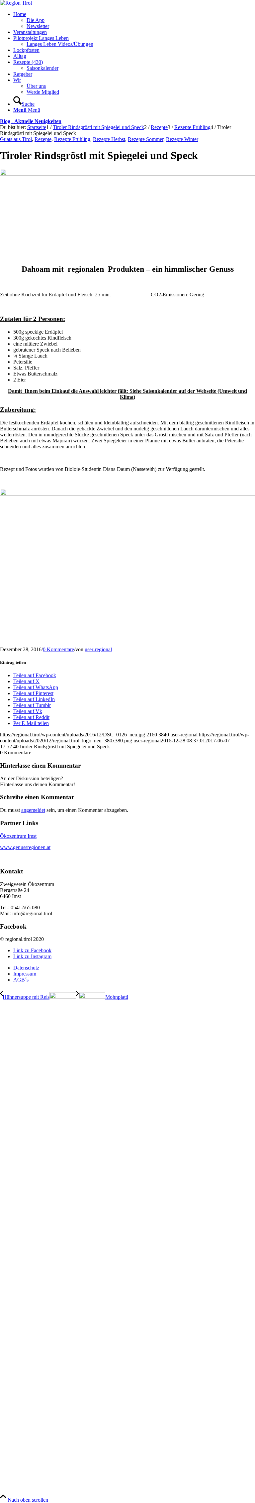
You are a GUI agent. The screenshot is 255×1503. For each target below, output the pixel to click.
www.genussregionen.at (25, 847)
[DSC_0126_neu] (127, 174)
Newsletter (38, 26)
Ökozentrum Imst (18, 836)
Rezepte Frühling (72, 139)
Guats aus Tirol (16, 139)
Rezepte (43, 139)
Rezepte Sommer (145, 139)
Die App (35, 20)
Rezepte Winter (182, 139)
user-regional (98, 649)
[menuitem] (134, 20)
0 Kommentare (58, 649)
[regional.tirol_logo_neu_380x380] (16, 3)
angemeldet (33, 810)
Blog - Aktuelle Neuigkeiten (30, 121)
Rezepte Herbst (109, 139)
